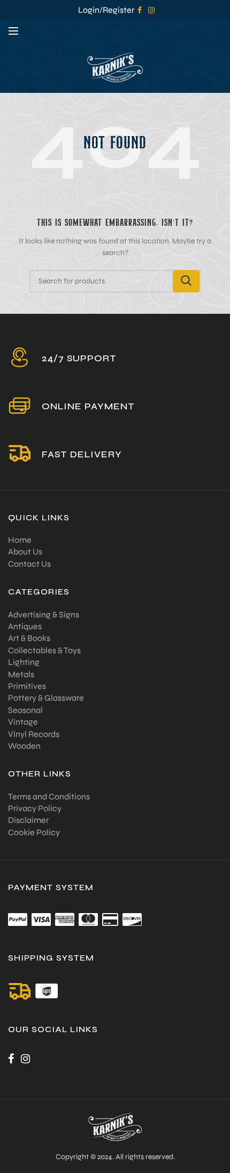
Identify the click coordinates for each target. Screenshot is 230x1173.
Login (88, 10)
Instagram (151, 10)
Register (118, 10)
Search (186, 281)
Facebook (139, 10)
